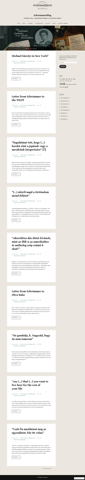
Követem (63, 66)
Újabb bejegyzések (47, 468)
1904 (63, 79)
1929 (67, 84)
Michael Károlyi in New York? (30, 56)
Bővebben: (15, 79)
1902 (60, 79)
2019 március (64, 116)
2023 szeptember (64, 98)
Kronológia (30, 23)
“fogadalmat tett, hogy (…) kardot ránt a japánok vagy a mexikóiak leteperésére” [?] (30, 146)
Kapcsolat (48, 23)
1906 (69, 79)
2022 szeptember (64, 110)
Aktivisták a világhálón (63, 23)
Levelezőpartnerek (39, 23)
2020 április (63, 113)
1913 (60, 81)
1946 (60, 87)
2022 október (64, 107)
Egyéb (66, 87)
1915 (63, 81)
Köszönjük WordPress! (42, 477)
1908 (74, 79)
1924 (68, 81)
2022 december (64, 101)
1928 (40, 61)
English (54, 23)
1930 (69, 84)
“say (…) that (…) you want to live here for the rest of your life (30, 385)
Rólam (24, 23)
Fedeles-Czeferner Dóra (29, 61)
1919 (65, 81)
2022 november (64, 104)
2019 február (63, 119)
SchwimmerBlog (42, 15)
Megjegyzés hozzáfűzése (19, 62)
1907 (72, 79)
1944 (72, 84)
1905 (66, 79)
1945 (74, 84)
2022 (63, 87)
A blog (18, 23)
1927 (71, 81)
